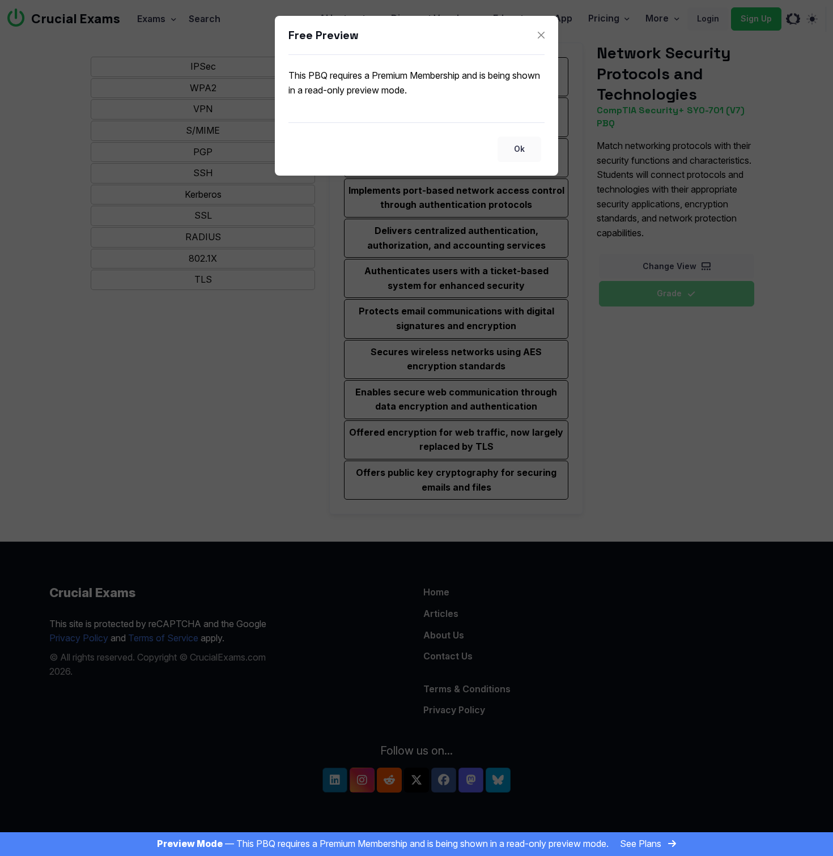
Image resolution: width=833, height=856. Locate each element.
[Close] (541, 35)
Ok (519, 149)
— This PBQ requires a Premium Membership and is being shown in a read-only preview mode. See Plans (410, 843)
